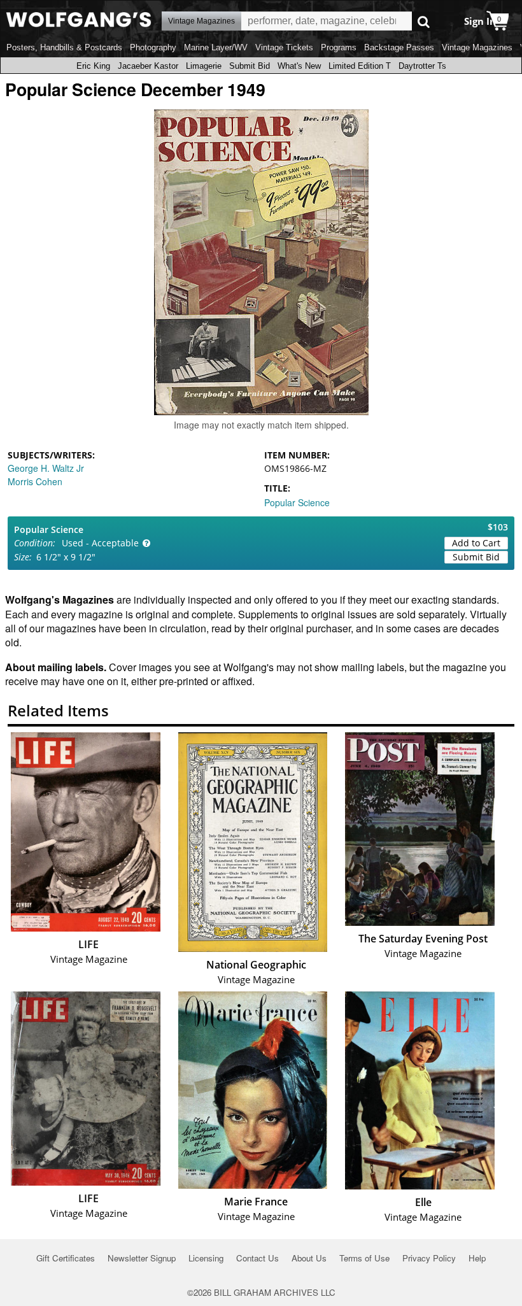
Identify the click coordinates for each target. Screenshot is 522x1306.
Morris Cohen (35, 481)
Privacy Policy (429, 1258)
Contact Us (257, 1258)
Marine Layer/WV (216, 47)
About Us (309, 1258)
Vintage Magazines (477, 47)
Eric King (93, 66)
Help (477, 1258)
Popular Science (297, 502)
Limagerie (204, 66)
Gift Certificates (65, 1258)
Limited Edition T (359, 66)
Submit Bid (249, 66)
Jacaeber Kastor (148, 66)
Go (423, 21)
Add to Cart (476, 543)
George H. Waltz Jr (46, 468)
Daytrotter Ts (422, 66)
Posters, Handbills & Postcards (64, 47)
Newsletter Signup (142, 1258)
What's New (299, 66)
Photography (153, 47)
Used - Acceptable (100, 543)
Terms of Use (364, 1258)
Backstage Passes (399, 47)
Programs (338, 47)
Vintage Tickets (284, 47)
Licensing (205, 1258)
